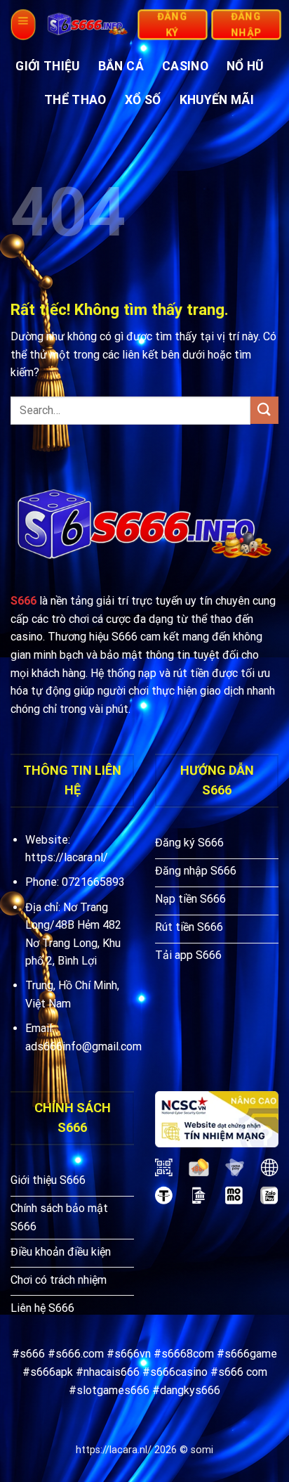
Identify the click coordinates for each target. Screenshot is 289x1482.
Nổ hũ (245, 66)
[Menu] (22, 25)
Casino (185, 66)
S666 (23, 600)
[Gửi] (264, 410)
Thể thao (75, 100)
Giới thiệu (47, 66)
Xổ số (143, 100)
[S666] (88, 25)
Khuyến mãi (217, 100)
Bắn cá (121, 66)
